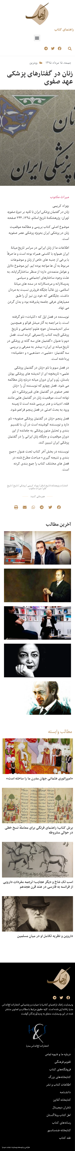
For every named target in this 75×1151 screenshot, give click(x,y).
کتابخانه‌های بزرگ (59, 1077)
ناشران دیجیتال (62, 1107)
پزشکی (22, 486)
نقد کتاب (65, 1137)
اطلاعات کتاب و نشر (58, 1084)
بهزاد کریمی (33, 486)
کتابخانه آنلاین (62, 1099)
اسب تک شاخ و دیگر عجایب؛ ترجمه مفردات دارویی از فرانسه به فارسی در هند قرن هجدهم (38, 884)
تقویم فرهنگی (62, 1061)
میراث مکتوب (59, 197)
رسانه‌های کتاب (61, 1122)
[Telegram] (46, 48)
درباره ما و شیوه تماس (58, 1054)
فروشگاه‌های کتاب (60, 1069)
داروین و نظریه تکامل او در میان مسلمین (45, 936)
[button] (37, 38)
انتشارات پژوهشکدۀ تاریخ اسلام (54, 486)
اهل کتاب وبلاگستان (59, 1115)
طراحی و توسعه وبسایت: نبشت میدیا (16, 1147)
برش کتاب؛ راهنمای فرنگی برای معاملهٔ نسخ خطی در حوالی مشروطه (39, 830)
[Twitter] (53, 48)
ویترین (33, 62)
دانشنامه (65, 1092)
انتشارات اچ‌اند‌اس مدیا (37, 1045)
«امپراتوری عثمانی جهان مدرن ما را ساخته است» (39, 778)
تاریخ (15, 486)
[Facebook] (59, 48)
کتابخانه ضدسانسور (59, 1130)
